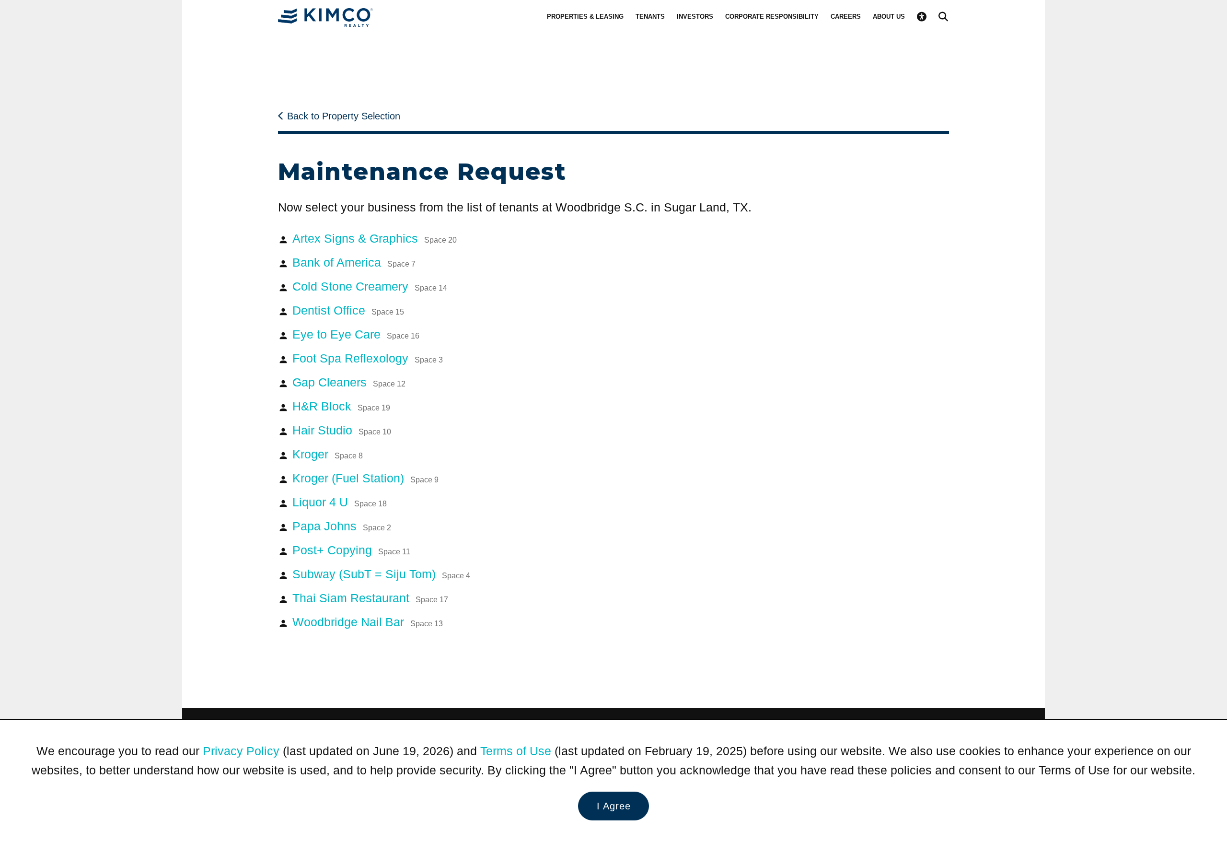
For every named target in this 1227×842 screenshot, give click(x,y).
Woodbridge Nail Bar (367, 622)
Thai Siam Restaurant (370, 598)
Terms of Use (515, 751)
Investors (695, 16)
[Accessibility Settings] (921, 17)
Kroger (327, 454)
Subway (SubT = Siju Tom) (381, 574)
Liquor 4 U (339, 502)
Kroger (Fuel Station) (365, 478)
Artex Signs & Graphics (374, 238)
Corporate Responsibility (772, 16)
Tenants (650, 16)
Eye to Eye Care (355, 334)
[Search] (943, 17)
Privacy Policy (241, 751)
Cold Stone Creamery (369, 286)
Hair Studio (341, 430)
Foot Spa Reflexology (367, 358)
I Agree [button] (614, 806)
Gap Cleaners (348, 382)
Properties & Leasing (585, 16)
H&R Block (341, 406)
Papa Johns (341, 526)
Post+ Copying (351, 550)
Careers (846, 16)
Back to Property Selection (343, 116)
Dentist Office (348, 310)
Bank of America (354, 262)
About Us (889, 16)
